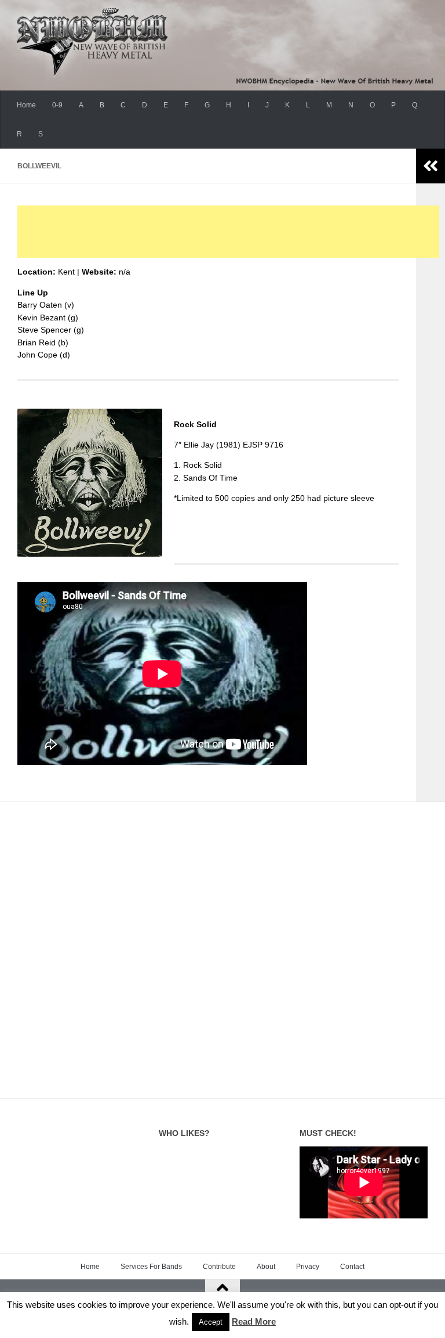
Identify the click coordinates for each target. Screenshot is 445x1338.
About (266, 1267)
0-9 (57, 105)
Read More (254, 1321)
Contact (352, 1267)
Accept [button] (210, 1322)
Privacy (307, 1267)
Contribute (219, 1267)
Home (26, 105)
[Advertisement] (228, 231)
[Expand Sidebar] (430, 166)
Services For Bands (151, 1267)
